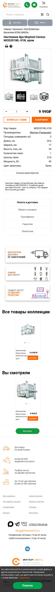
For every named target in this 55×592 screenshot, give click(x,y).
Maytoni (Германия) (40, 132)
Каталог (27, 431)
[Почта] (34, 5)
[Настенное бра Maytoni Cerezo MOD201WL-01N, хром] (27, 68)
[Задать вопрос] (11, 46)
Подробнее (24, 578)
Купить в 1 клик (17, 119)
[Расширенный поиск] (42, 14)
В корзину (41, 119)
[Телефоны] (27, 5)
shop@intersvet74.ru (27, 530)
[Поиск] (48, 14)
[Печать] (6, 46)
